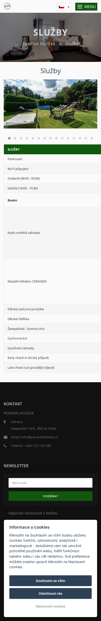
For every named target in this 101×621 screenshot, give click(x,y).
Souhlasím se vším (50, 581)
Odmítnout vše (50, 593)
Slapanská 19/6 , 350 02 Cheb (33, 428)
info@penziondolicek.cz (39, 437)
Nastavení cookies (50, 606)
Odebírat (50, 496)
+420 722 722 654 (38, 445)
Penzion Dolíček (39, 43)
